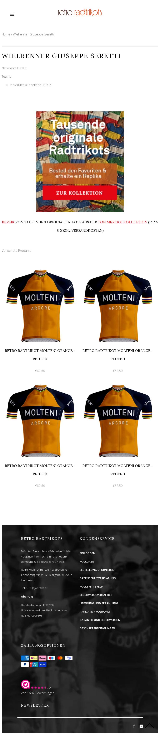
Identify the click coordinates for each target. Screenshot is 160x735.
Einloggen (87, 553)
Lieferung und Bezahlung (99, 603)
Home (6, 34)
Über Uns (27, 596)
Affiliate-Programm (95, 611)
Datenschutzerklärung (98, 578)
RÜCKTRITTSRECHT (92, 586)
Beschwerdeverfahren (96, 595)
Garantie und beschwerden (100, 620)
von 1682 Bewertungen (38, 693)
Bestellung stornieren (97, 570)
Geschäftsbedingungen (97, 628)
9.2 (48, 688)
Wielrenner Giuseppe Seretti (33, 34)
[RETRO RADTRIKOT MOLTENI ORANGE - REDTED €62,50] (40, 266)
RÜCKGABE (87, 561)
